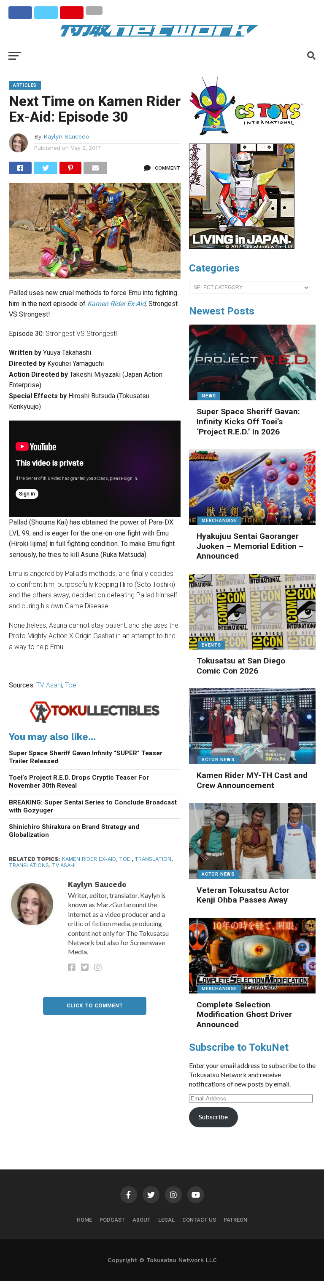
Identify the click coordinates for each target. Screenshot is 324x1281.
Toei (71, 685)
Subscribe (213, 1117)
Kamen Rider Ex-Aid (89, 859)
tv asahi (64, 865)
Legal (166, 1220)
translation (153, 859)
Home (84, 1220)
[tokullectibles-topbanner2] (95, 721)
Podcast (112, 1220)
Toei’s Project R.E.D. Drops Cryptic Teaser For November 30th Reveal (79, 781)
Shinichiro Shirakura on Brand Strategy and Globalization (74, 831)
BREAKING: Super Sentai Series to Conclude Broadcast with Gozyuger (93, 806)
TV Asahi (49, 685)
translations (29, 865)
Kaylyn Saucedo (66, 136)
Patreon (235, 1220)
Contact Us (199, 1220)
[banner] (241, 246)
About (141, 1220)
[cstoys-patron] (249, 139)
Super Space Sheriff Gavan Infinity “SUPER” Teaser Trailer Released (85, 757)
